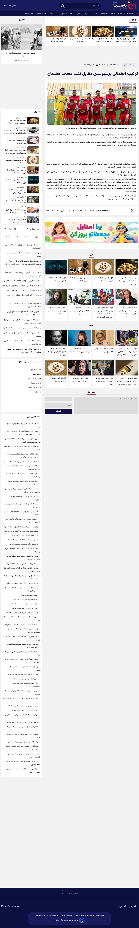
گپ (134, 906)
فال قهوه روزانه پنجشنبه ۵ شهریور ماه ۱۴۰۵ (57, 40)
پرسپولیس (131, 134)
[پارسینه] (123, 5)
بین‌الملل (103, 13)
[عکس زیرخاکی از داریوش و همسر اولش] (103, 338)
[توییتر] (48, 210)
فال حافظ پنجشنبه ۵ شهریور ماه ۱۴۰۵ (80, 40)
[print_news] (62, 210)
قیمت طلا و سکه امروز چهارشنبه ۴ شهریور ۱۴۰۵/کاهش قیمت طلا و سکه (127, 381)
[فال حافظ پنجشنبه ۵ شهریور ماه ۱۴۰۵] (80, 31)
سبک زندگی (53, 13)
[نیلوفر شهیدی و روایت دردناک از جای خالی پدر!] (79, 367)
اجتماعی (94, 13)
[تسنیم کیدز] (91, 233)
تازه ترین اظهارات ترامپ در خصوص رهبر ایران (16, 191)
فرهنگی (85, 13)
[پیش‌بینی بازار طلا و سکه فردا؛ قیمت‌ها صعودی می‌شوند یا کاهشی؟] (33, 150)
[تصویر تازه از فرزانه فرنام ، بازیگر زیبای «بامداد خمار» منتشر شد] (56, 297)
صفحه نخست (132, 13)
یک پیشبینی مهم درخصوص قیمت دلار (16, 201)
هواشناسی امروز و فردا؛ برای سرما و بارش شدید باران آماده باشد (126, 41)
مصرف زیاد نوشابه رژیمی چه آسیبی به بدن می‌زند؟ (21, 531)
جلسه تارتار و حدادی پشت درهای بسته (25, 710)
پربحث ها (8, 229)
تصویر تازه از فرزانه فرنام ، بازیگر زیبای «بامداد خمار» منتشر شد (57, 310)
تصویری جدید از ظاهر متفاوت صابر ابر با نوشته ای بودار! (57, 351)
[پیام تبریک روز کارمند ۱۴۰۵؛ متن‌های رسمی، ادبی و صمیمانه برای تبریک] (79, 297)
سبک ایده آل (36, 374)
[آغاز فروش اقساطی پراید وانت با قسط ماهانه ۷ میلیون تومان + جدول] (33, 131)
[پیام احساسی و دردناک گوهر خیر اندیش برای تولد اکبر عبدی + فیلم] (127, 297)
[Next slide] (39, 37)
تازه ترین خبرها (35, 387)
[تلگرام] (52, 210)
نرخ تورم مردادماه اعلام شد (29, 595)
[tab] (27, 60)
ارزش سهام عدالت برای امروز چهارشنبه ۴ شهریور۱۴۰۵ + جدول (16, 211)
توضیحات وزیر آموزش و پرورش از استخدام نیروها (21, 742)
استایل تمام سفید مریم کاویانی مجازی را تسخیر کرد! (104, 381)
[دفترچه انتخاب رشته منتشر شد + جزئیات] (33, 140)
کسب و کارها (29, 13)
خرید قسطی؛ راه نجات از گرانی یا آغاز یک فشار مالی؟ (20, 461)
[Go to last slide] (4, 37)
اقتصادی (121, 13)
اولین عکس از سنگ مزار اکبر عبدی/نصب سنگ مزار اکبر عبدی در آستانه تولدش (127, 351)
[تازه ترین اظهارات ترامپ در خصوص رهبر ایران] (33, 190)
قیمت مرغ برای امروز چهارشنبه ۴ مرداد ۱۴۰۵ (23, 706)
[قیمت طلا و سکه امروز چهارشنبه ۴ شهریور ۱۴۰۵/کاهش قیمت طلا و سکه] (127, 367)
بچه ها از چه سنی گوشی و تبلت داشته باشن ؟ (21, 327)
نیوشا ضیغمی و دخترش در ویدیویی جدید (22, 290)
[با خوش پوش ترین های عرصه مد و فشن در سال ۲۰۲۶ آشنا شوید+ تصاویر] (21, 37)
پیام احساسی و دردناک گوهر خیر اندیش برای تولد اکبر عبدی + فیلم (127, 310)
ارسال (58, 411)
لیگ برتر (99, 134)
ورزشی (77, 13)
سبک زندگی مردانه (34, 378)
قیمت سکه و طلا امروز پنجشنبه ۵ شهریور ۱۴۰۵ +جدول (102, 40)
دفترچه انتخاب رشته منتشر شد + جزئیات (16, 142)
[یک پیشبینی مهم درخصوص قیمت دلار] (33, 200)
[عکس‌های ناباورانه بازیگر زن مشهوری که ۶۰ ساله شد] (79, 338)
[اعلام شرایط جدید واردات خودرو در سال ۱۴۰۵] (33, 220)
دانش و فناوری (66, 13)
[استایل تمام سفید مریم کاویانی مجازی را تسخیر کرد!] (103, 367)
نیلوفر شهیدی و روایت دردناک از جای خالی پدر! (80, 380)
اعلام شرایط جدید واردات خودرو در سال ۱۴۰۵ (17, 221)
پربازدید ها (31, 228)
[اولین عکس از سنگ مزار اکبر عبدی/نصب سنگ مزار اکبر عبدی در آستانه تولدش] (127, 338)
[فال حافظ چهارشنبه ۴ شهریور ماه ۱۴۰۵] (56, 367)
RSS (5, 5)
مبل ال (38, 392)
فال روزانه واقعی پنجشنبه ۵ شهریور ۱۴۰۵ (57, 279)
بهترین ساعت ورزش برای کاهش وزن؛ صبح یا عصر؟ (21, 527)
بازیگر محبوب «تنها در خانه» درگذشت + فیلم (21, 280)
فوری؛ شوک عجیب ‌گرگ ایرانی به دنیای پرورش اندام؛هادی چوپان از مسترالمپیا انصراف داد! (104, 312)
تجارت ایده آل (35, 383)
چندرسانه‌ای (41, 13)
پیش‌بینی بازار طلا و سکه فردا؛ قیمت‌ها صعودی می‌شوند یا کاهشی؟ (15, 152)
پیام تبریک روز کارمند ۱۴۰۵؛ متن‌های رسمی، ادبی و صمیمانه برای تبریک (79, 310)
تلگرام (125, 906)
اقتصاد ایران (36, 369)
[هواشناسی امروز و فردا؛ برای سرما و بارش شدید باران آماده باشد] (126, 31)
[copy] (131, 210)
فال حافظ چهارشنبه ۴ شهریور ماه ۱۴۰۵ (58, 380)
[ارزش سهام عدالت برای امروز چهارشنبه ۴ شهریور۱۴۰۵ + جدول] (33, 210)
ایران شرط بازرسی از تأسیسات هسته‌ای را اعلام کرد (21, 624)
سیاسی (112, 13)
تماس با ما (12, 5)
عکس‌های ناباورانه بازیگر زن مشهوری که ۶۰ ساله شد (79, 350)
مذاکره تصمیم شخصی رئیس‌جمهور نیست (24, 599)
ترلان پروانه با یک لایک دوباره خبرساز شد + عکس (22, 583)
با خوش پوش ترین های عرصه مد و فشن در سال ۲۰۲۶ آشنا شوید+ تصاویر (20, 55)
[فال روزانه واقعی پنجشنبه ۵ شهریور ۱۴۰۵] (56, 267)
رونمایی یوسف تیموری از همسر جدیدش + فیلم (22, 612)
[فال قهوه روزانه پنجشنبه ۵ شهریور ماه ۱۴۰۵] (57, 31)
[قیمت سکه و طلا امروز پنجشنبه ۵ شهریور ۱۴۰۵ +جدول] (103, 31)
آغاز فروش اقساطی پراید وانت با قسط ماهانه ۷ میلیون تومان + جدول (15, 132)
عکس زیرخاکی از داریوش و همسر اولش (103, 350)
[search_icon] (63, 6)
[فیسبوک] (57, 210)
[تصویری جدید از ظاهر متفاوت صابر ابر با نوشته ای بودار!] (56, 338)
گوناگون (133, 20)
